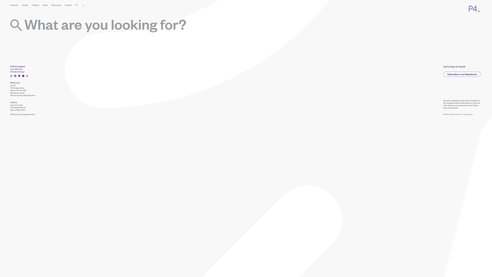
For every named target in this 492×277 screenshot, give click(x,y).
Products (14, 5)
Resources (56, 5)
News (45, 5)
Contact (68, 5)
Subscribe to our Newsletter (462, 75)
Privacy (458, 115)
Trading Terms (468, 115)
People (25, 5)
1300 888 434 (16, 70)
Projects (35, 5)
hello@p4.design (17, 72)
